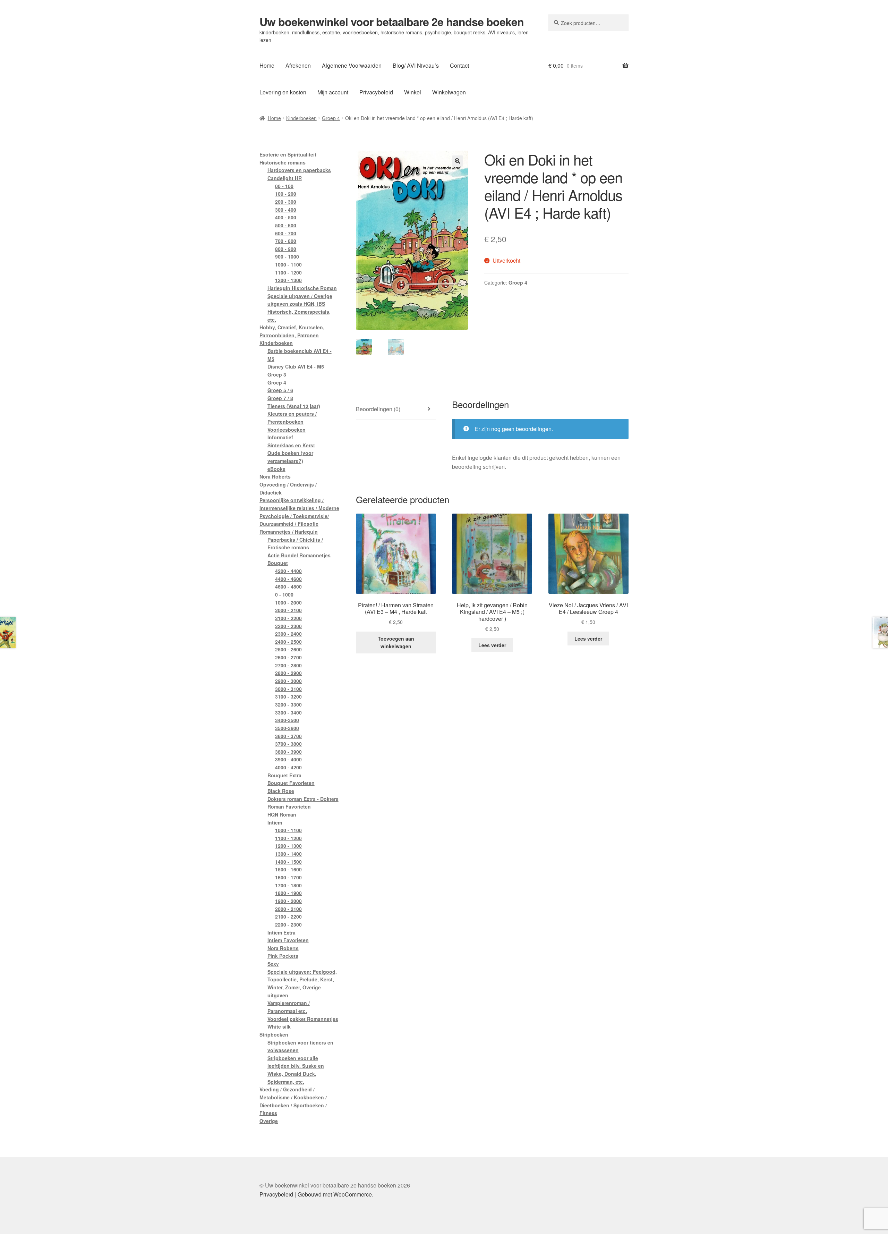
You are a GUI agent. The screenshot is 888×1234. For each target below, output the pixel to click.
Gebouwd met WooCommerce (335, 1194)
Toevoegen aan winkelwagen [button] (396, 642)
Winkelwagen (449, 92)
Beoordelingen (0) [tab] (378, 409)
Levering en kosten (282, 92)
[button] (457, 161)
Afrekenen (298, 65)
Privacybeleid (376, 92)
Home (266, 65)
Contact (459, 65)
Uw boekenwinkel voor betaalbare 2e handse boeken (391, 21)
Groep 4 (331, 118)
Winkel (412, 92)
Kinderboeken (301, 118)
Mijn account (332, 92)
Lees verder (492, 645)
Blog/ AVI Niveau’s (416, 65)
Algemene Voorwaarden (352, 65)
